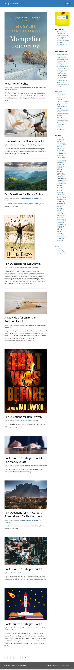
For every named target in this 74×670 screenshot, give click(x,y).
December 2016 (61, 219)
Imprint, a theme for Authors (61, 665)
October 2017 (60, 201)
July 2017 (59, 206)
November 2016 (61, 221)
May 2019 (59, 171)
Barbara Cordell (61, 80)
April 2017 (59, 212)
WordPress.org (61, 254)
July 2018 (59, 185)
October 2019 (60, 164)
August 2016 (60, 226)
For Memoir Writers (62, 103)
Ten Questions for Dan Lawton (23, 417)
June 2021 (59, 146)
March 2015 (60, 240)
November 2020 (61, 152)
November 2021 (61, 145)
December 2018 (61, 178)
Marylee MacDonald (14, 3)
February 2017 (61, 215)
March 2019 (60, 173)
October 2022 (60, 139)
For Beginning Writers (38, 145)
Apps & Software (61, 94)
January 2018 (60, 196)
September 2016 (61, 224)
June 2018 (59, 187)
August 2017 (60, 205)
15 (18, 658)
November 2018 (61, 180)
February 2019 (61, 175)
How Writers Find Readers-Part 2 (24, 141)
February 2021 (61, 148)
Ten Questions (33, 267)
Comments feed (61, 252)
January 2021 (60, 150)
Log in (58, 248)
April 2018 (59, 191)
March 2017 (60, 214)
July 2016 (59, 228)
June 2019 (59, 169)
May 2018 (59, 189)
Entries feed (60, 250)
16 (22, 658)
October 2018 (60, 182)
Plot (58, 122)
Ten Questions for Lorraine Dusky (62, 32)
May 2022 (59, 141)
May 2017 (59, 210)
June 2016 (59, 229)
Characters (60, 99)
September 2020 (61, 153)
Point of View (60, 124)
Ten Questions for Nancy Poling (24, 194)
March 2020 (60, 155)
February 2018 (61, 194)
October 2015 (60, 238)
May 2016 (59, 231)
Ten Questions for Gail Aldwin (23, 263)
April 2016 (59, 233)
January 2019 (60, 176)
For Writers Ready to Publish (29, 87)
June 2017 (59, 208)
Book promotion (25, 145)
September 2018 (61, 184)
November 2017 (61, 199)
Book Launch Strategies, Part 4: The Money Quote (63, 63)
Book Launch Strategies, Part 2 (23, 624)
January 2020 (60, 159)
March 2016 (60, 235)
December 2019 (61, 161)
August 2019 (60, 166)
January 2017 (60, 217)
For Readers (23, 267)
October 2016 (60, 222)
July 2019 (59, 168)
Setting (59, 128)
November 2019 (61, 162)
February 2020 (61, 157)
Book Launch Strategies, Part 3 (23, 569)
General (22, 573)
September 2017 (61, 203)
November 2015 (61, 237)
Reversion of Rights (16, 83)
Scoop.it (59, 126)
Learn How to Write (62, 119)
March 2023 (60, 138)
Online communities (62, 120)
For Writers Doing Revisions (62, 107)
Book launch (24, 465)
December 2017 (61, 198)
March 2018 (60, 192)
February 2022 (61, 143)
